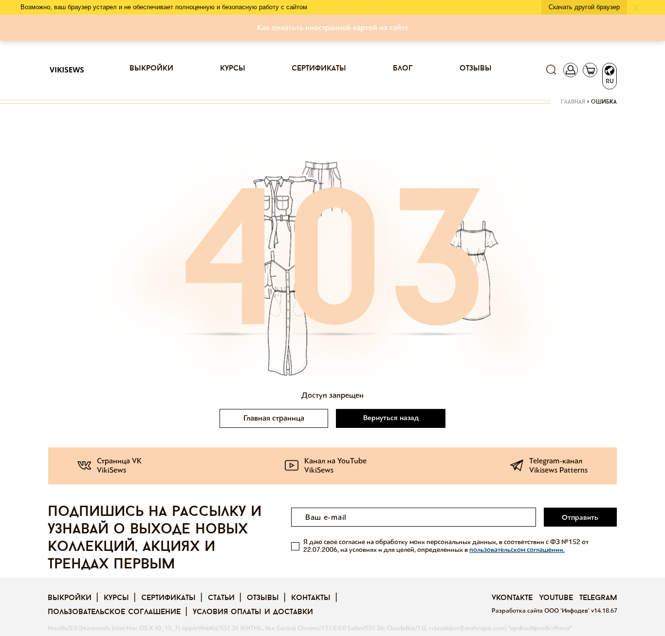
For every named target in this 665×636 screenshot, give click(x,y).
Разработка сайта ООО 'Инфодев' (541, 611)
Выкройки (151, 68)
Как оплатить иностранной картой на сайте (332, 27)
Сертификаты (319, 68)
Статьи (221, 598)
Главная (573, 102)
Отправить (580, 517)
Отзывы (476, 68)
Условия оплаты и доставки (253, 612)
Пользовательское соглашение (114, 612)
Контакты (311, 598)
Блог (403, 68)
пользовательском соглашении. (517, 550)
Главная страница (273, 418)
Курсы (232, 68)
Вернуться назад (391, 417)
